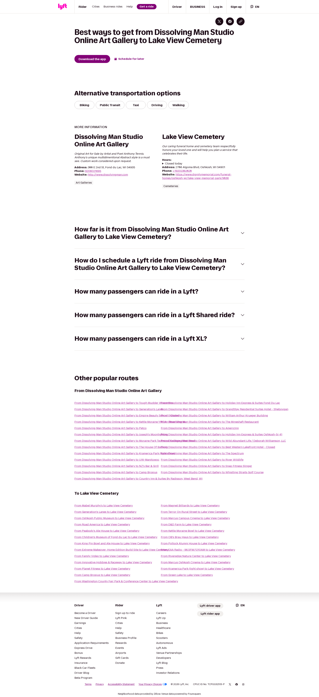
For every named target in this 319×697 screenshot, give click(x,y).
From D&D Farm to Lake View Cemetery (186, 524)
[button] (159, 233)
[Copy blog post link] (241, 21)
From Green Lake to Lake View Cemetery (187, 575)
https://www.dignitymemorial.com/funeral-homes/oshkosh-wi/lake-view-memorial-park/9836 (196, 176)
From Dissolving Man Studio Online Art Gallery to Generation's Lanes (118, 409)
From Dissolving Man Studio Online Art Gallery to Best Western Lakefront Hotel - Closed (218, 447)
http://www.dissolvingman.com (108, 175)
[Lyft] (62, 6)
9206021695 (93, 171)
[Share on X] (219, 21)
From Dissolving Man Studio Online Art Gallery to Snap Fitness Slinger (206, 466)
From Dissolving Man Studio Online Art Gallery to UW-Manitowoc (116, 460)
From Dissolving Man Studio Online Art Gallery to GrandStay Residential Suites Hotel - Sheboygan (224, 409)
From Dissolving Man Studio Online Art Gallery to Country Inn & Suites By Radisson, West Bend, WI (138, 479)
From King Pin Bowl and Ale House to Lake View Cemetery (112, 543)
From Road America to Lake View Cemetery (102, 524)
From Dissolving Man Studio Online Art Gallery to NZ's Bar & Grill (116, 466)
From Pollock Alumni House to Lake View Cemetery (194, 543)
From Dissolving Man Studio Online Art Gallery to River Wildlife (202, 460)
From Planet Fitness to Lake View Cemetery (102, 569)
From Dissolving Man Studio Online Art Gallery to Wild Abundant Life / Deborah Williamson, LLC (223, 441)
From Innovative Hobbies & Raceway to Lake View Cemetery (113, 562)
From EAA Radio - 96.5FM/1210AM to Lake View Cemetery (198, 550)
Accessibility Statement (121, 684)
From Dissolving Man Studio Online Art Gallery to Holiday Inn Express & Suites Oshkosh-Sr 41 (221, 434)
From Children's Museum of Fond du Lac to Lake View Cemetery (115, 537)
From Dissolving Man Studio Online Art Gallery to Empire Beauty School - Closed (126, 415)
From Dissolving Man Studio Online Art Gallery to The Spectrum (202, 453)
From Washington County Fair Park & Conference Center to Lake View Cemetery (126, 581)
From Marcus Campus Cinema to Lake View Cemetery (195, 518)
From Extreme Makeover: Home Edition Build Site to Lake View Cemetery (121, 550)
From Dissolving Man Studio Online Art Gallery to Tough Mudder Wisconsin (123, 403)
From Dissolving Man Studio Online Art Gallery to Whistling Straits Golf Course (212, 472)
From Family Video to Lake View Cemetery (101, 556)
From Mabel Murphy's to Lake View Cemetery (103, 505)
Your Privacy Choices (150, 684)
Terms (88, 684)
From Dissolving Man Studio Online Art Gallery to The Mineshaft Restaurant (210, 422)
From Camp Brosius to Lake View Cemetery (102, 575)
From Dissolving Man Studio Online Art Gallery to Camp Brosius (115, 472)
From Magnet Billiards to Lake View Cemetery (190, 505)
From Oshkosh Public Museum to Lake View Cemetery (109, 518)
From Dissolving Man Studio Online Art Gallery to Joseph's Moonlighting (121, 434)
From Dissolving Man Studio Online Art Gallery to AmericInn (200, 428)
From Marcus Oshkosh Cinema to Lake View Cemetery (195, 562)
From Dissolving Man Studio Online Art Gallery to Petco (110, 428)
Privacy (100, 684)
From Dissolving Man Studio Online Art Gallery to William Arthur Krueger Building (214, 415)
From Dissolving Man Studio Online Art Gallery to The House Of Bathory (121, 447)
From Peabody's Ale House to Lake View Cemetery (106, 531)
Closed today (173, 163)
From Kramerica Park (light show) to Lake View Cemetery (197, 569)
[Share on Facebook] (230, 21)
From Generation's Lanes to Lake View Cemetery (105, 512)
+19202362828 (182, 171)
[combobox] (254, 7)
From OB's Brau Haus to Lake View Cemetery (190, 537)
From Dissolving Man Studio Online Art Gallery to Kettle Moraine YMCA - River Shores (129, 422)
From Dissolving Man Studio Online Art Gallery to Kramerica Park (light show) (124, 453)
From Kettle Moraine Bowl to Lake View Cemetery (192, 531)
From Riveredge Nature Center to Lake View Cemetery (196, 556)
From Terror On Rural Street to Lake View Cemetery (194, 512)
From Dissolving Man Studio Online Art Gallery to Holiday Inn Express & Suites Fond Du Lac (220, 403)
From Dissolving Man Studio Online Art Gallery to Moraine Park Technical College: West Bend (134, 441)
